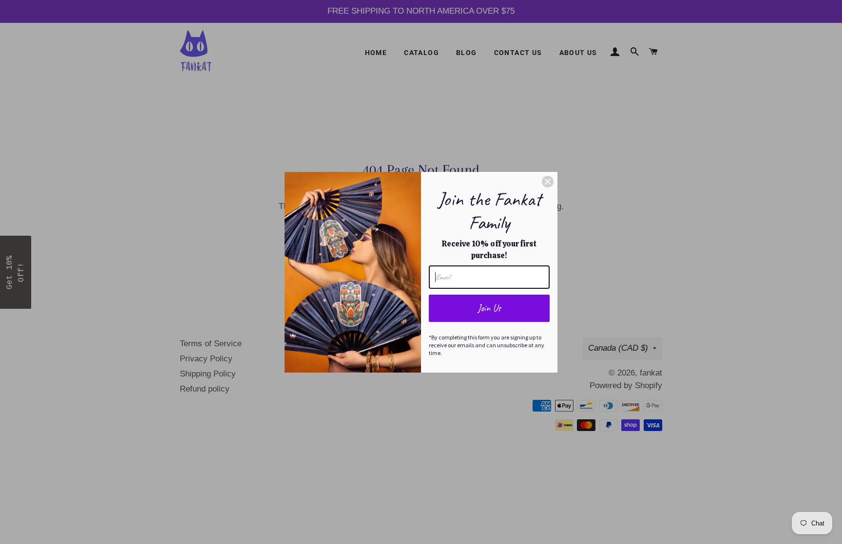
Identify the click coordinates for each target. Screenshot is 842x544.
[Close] (548, 182)
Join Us (489, 308)
